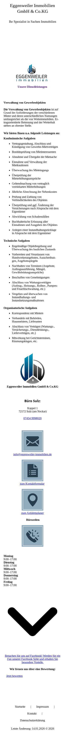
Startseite (20, 706)
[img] (32, 46)
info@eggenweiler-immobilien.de (32, 454)
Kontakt (31, 713)
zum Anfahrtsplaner (32, 513)
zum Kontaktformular (32, 483)
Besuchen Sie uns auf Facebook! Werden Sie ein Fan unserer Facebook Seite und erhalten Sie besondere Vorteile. (32, 659)
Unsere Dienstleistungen (32, 86)
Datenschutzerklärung (32, 720)
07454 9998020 (32, 418)
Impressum (42, 706)
